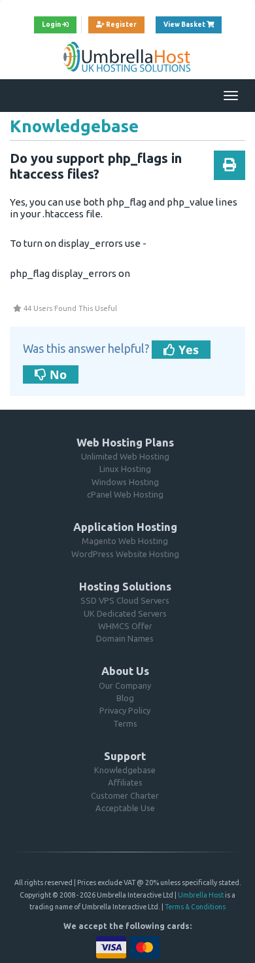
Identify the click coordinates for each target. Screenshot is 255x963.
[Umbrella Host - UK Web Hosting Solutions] (127, 56)
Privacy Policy (124, 710)
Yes (187, 349)
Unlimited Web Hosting (125, 456)
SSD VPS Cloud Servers (124, 600)
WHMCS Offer (125, 625)
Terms (125, 723)
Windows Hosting (125, 481)
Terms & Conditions (195, 907)
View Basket (192, 24)
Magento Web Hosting (125, 540)
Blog (125, 697)
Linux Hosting (125, 468)
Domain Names (125, 638)
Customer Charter (125, 795)
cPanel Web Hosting (125, 494)
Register (121, 24)
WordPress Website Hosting (125, 553)
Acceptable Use (125, 807)
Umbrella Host (201, 895)
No (56, 374)
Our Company (125, 685)
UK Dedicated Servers (125, 613)
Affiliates (125, 782)
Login (52, 24)
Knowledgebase (125, 769)
